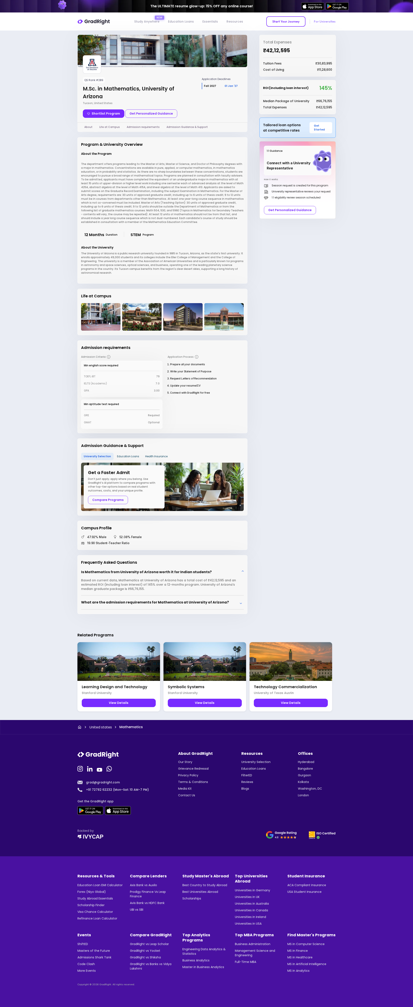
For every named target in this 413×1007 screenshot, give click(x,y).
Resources (235, 21)
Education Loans (181, 21)
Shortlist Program (106, 113)
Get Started (319, 127)
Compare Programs (108, 500)
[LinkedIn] (90, 768)
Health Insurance (156, 456)
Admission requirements (143, 127)
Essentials (210, 21)
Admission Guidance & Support (187, 127)
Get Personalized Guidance (151, 113)
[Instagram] (80, 768)
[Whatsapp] (109, 768)
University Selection (97, 456)
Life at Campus (109, 127)
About (88, 127)
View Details (118, 703)
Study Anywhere (146, 21)
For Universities (325, 21)
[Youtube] (100, 768)
